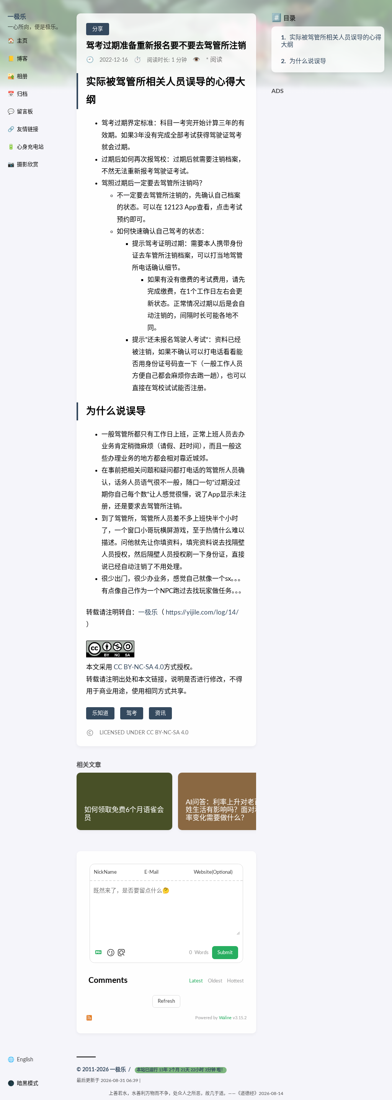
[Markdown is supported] (100, 952)
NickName (105, 872)
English (25, 1059)
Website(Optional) (213, 872)
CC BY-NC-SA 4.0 (138, 667)
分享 (97, 29)
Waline (225, 1018)
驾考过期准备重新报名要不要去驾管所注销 (166, 45)
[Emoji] (110, 952)
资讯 (160, 713)
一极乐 (17, 17)
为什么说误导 (307, 61)
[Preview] (121, 952)
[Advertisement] (327, 147)
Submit (225, 952)
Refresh (166, 1001)
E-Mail (151, 872)
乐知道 (100, 713)
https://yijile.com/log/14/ (202, 612)
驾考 (131, 713)
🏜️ (18, 76)
